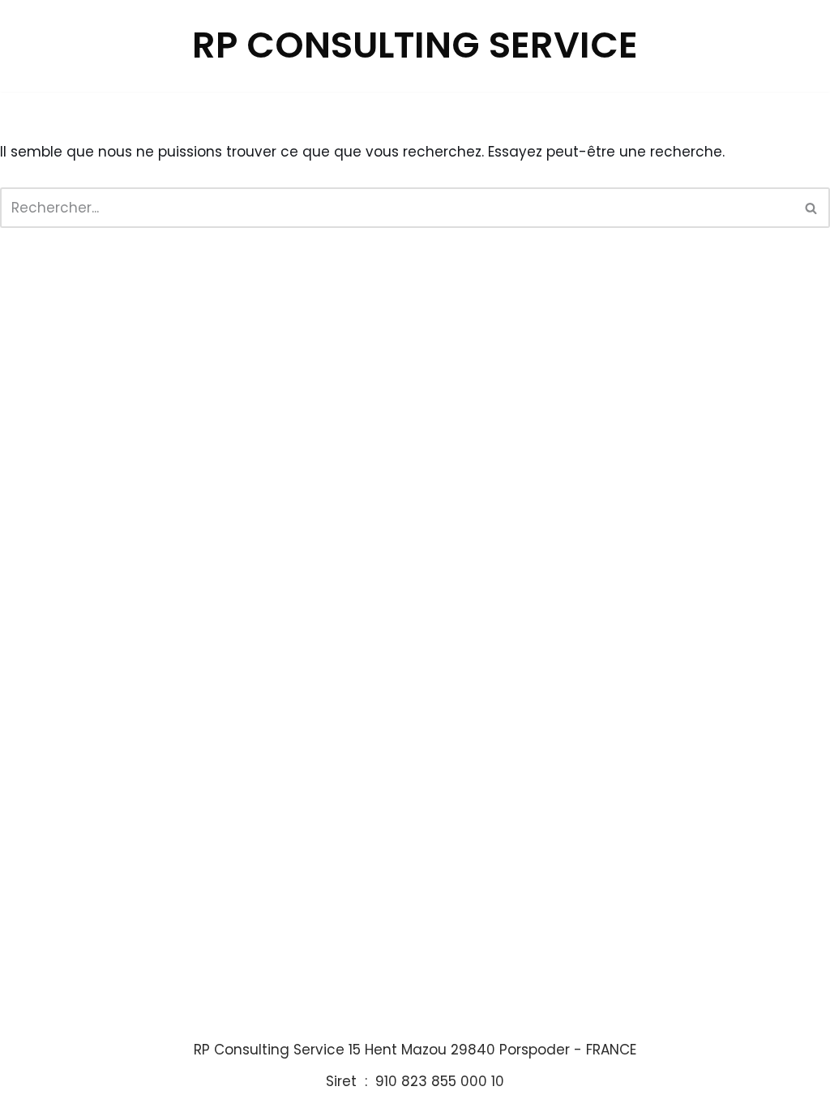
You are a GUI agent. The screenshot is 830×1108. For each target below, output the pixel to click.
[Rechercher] (812, 207)
